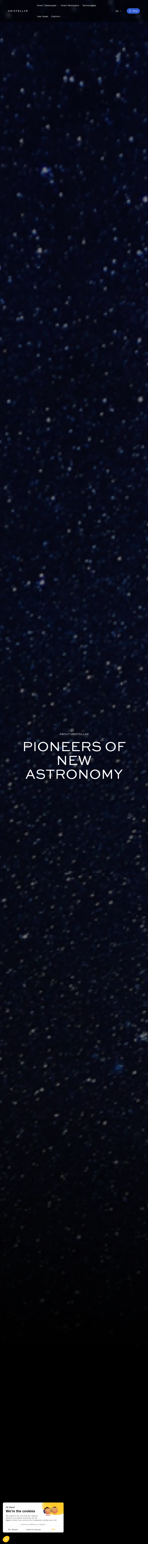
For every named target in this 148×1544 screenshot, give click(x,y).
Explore (55, 16)
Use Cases (42, 16)
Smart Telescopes (46, 5)
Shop (135, 11)
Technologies (89, 5)
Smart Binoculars (70, 5)
